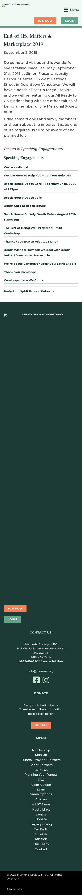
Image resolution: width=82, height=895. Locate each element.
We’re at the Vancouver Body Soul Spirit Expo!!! (40, 263)
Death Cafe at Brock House (25, 206)
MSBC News (41, 804)
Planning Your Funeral (41, 774)
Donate (41, 814)
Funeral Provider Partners (41, 760)
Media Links (41, 809)
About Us (41, 834)
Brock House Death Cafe (23, 197)
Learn (41, 789)
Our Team (41, 844)
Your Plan (41, 770)
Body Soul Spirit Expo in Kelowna (29, 291)
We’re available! (16, 167)
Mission (41, 839)
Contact (41, 849)
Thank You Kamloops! (20, 272)
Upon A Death (41, 785)
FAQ (41, 780)
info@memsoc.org (41, 671)
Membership (41, 750)
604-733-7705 (41, 657)
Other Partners (41, 765)
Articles (41, 799)
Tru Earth (41, 829)
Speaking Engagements (42, 149)
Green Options (41, 794)
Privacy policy (14, 889)
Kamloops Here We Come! (24, 280)
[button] (36, 680)
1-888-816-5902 (29, 661)
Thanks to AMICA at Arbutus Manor (31, 241)
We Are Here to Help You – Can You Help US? (38, 175)
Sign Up (41, 755)
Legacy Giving (41, 824)
